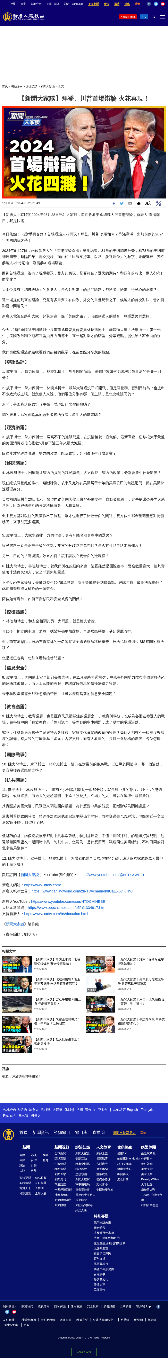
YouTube (163, 4)
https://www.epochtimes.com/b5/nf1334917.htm (66, 908)
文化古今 (102, 1184)
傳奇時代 (99, 1227)
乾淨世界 (66, 1319)
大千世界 (147, 1184)
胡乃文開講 (124, 1163)
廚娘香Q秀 (148, 1189)
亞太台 (103, 1109)
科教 (34, 1170)
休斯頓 (69, 1109)
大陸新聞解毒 (84, 1205)
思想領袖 (81, 1174)
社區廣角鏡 (61, 1194)
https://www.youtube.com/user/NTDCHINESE (68, 901)
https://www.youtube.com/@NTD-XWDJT (111, 875)
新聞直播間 (129, 16)
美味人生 (147, 1174)
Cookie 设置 (84, 1351)
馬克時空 (81, 1200)
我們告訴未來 (102, 1222)
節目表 (81, 1132)
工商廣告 (99, 1289)
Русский (9, 1115)
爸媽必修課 (103, 1179)
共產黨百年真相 (104, 1232)
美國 (22, 1160)
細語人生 (81, 1210)
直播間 (98, 1132)
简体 (56, 3)
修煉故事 (99, 1284)
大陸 (22, 1170)
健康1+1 (122, 1153)
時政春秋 (81, 1169)
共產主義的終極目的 (107, 1238)
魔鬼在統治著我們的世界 (109, 1243)
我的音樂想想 (149, 1205)
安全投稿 (93, 1306)
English (132, 1109)
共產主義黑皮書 (104, 1269)
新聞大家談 (48, 86)
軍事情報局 (82, 1184)
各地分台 (36, 3)
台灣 (34, 1160)
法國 (79, 1109)
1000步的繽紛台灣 (151, 1197)
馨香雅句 (102, 1169)
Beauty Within (150, 1179)
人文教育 (103, 1147)
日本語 (23, 1115)
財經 (34, 1165)
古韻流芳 (102, 1163)
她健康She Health (128, 1158)
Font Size (148, 203)
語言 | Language (73, 3)
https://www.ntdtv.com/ (42, 885)
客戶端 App (143, 1306)
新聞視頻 (61, 1147)
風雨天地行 (101, 1263)
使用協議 (76, 1306)
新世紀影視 (11, 1325)
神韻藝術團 (29, 1319)
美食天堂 (147, 1169)
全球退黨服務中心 (104, 1319)
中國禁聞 (60, 1163)
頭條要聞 (25, 1177)
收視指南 (43, 1306)
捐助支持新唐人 (124, 1132)
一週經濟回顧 (63, 1189)
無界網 (152, 1319)
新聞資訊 (41, 1132)
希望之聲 (82, 1319)
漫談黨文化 (101, 1279)
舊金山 (90, 1109)
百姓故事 (99, 1274)
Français (147, 1109)
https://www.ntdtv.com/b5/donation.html (56, 914)
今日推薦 (41, 1183)
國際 (22, 1155)
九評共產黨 (101, 1248)
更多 (26, 1325)
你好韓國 (147, 1163)
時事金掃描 (82, 1163)
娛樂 (45, 1155)
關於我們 (27, 1306)
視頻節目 (17, 86)
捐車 (127, 3)
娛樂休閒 (148, 1147)
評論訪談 (31, 86)
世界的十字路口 (85, 1194)
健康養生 (124, 1147)
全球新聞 (60, 1153)
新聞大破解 (82, 1179)
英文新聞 (93, 3)
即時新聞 (25, 1183)
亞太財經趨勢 (63, 1200)
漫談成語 (102, 1174)
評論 (22, 1165)
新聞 (26, 1147)
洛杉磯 (46, 1109)
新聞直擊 (60, 1174)
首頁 (5, 86)
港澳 (34, 1155)
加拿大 (34, 1109)
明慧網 (125, 1319)
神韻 (13, 3)
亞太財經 (60, 1205)
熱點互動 (81, 1158)
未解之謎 (102, 1153)
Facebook (149, 4)
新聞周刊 (60, 1179)
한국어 (36, 1115)
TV (144, 16)
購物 (137, 3)
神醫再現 (123, 1174)
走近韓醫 (123, 1179)
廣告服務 (109, 1306)
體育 (45, 1160)
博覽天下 (25, 1188)
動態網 (138, 1319)
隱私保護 (60, 1306)
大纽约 (22, 1109)
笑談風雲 (102, 1158)
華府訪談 (60, 1184)
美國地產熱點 (105, 1189)
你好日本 (147, 1158)
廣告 (106, 3)
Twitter (156, 4)
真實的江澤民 (102, 1253)
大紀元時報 (48, 1319)
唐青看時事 (82, 1189)
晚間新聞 (60, 1169)
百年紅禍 (99, 1258)
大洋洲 (57, 1109)
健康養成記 (124, 1169)
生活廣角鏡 (148, 1153)
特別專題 (101, 1216)
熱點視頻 (41, 1177)
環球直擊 (60, 1158)
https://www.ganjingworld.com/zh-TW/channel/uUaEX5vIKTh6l (82, 891)
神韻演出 (25, 1193)
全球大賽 (41, 1193)
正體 (49, 3)
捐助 (116, 3)
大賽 (23, 3)
